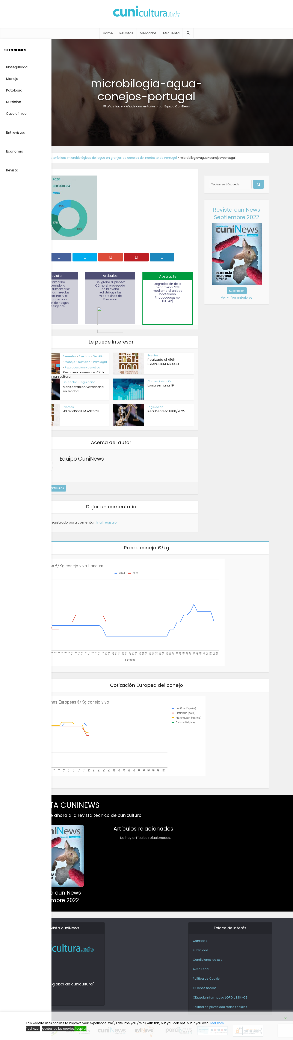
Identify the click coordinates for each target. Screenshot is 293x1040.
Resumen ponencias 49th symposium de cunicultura (66, 374)
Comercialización (160, 381)
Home (108, 33)
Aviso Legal (201, 969)
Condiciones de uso (207, 960)
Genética (99, 356)
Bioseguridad (16, 67)
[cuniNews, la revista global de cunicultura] (146, 11)
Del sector (70, 382)
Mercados (148, 33)
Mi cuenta (171, 33)
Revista (12, 170)
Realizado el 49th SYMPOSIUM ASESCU (163, 361)
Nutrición (84, 362)
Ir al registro (106, 522)
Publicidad (200, 950)
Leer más (217, 1023)
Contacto (200, 941)
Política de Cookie (206, 978)
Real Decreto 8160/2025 (166, 411)
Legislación (87, 382)
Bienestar (69, 356)
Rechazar (33, 1028)
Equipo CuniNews (177, 106)
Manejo (70, 362)
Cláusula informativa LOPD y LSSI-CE (220, 997)
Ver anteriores (241, 297)
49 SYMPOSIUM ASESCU (81, 411)
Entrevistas (15, 132)
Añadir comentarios (141, 106)
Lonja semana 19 (161, 385)
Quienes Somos (204, 988)
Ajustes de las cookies (58, 1028)
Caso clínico (16, 113)
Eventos (84, 356)
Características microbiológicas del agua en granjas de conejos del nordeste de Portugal (110, 158)
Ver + (225, 297)
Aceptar (80, 1028)
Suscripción (237, 290)
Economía (14, 151)
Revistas (126, 33)
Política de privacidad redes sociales (220, 1007)
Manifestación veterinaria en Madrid (83, 389)
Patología (100, 362)
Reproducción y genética (82, 367)
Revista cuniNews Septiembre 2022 (236, 213)
